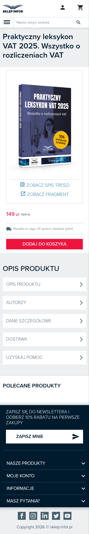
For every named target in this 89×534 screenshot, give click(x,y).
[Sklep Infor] (13, 8)
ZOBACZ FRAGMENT (44, 194)
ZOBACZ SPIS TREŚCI (44, 185)
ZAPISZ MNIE (48, 437)
